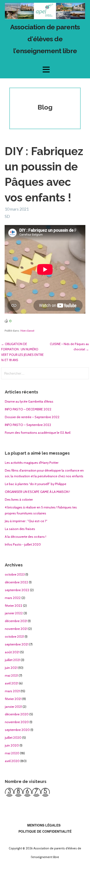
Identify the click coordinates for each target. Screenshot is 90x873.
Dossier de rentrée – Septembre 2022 (32, 417)
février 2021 (13, 699)
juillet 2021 (12, 660)
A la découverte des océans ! (25, 537)
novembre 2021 (16, 629)
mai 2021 (11, 675)
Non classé (27, 330)
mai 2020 (12, 753)
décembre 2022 (16, 582)
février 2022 (13, 606)
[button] (46, 69)
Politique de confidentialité (45, 831)
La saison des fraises (20, 529)
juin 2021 (11, 668)
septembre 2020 (17, 730)
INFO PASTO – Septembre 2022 (28, 425)
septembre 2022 (17, 590)
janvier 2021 (13, 707)
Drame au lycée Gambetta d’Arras (29, 401)
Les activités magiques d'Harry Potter (31, 463)
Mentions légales (43, 825)
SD (7, 216)
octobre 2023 (15, 574)
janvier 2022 (14, 613)
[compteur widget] (27, 795)
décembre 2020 (17, 714)
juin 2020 (12, 745)
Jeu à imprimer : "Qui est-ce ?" (26, 521)
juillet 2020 (13, 738)
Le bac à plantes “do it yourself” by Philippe (35, 484)
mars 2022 (13, 598)
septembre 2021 (16, 644)
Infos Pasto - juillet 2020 (23, 544)
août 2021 (12, 652)
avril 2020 (12, 761)
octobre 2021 (14, 636)
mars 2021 (12, 691)
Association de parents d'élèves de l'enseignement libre (45, 39)
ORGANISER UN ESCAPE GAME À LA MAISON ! (37, 492)
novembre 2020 (17, 722)
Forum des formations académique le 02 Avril (37, 433)
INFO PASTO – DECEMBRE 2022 (28, 409)
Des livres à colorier (19, 499)
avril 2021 (11, 683)
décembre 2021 (16, 621)
